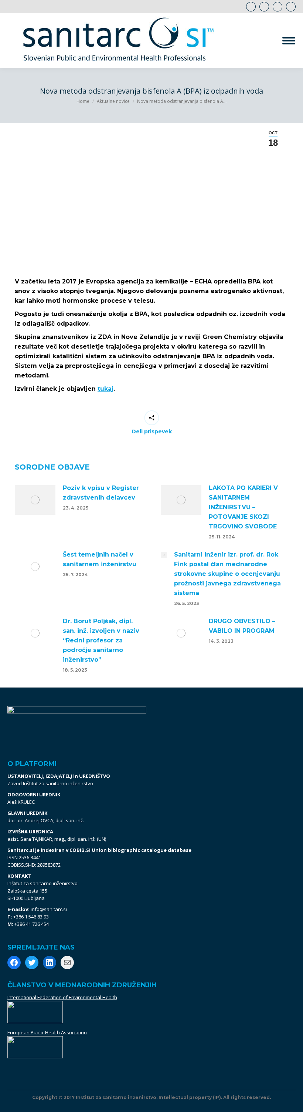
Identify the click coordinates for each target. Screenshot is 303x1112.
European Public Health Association (47, 1032)
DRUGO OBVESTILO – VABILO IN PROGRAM (242, 626)
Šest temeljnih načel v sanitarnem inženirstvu (99, 559)
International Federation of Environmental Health (62, 997)
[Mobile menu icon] (289, 41)
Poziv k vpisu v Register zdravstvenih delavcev (101, 492)
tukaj (105, 388)
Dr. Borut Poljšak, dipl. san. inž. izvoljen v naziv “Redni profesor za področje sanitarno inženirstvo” (101, 640)
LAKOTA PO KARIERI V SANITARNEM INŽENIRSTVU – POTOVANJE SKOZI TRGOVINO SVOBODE (243, 507)
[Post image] (35, 500)
